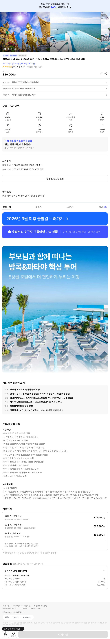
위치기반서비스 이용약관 (21, 606)
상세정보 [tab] (70, 207)
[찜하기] (101, 73)
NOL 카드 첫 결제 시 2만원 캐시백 (25, 82)
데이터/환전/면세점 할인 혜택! (24, 95)
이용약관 (6, 606)
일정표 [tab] (39, 207)
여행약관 (24, 608)
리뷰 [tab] (103, 207)
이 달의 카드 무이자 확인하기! (23, 88)
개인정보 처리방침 (40, 606)
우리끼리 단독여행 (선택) (15, 570)
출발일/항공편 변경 (55, 178)
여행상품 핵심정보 (34, 67)
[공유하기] (105, 73)
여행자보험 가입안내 (10, 608)
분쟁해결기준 (35, 608)
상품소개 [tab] (7, 207)
